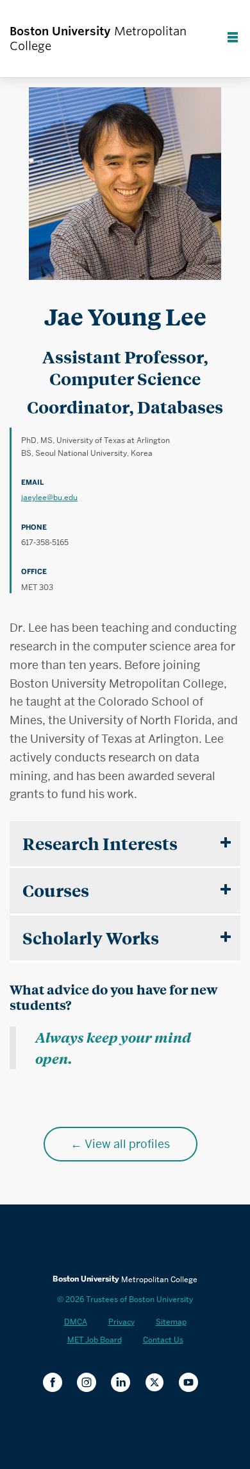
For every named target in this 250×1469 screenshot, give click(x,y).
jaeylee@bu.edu (49, 497)
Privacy (121, 1321)
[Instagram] (91, 1383)
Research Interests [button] (100, 843)
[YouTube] (193, 1383)
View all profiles (127, 1143)
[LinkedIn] (125, 1383)
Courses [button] (55, 890)
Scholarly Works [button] (90, 937)
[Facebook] (57, 1383)
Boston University (125, 1240)
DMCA (75, 1321)
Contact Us (163, 1339)
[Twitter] (159, 1383)
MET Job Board (94, 1339)
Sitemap (171, 1321)
